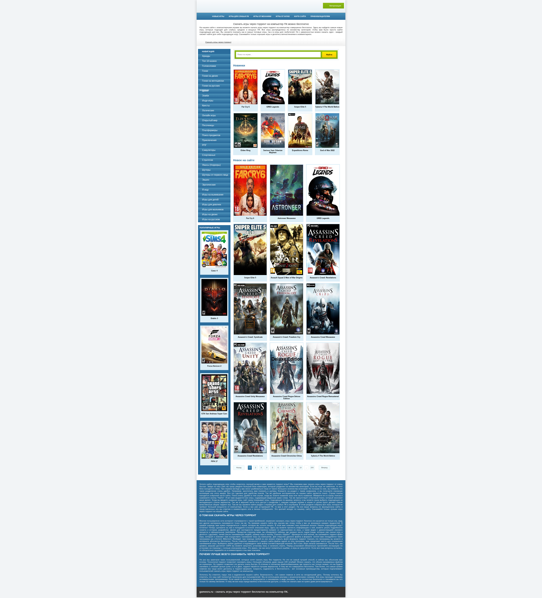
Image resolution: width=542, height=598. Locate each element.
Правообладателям (320, 16)
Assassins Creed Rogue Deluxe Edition (286, 397)
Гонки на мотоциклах (213, 81)
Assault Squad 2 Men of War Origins (286, 278)
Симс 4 (214, 271)
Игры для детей (210, 199)
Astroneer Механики (287, 218)
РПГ (204, 145)
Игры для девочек (211, 204)
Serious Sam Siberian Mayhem (272, 151)
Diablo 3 (214, 318)
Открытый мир (209, 120)
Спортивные (208, 155)
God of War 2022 (327, 150)
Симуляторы (209, 150)
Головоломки (209, 66)
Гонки (205, 71)
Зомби (205, 95)
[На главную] (271, 5)
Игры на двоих (210, 214)
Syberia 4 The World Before (327, 107)
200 (312, 468)
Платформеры (210, 130)
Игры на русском (211, 219)
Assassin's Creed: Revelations (323, 278)
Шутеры (206, 170)
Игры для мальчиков (213, 209)
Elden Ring (245, 150)
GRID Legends (272, 107)
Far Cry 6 (246, 107)
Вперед (324, 468)
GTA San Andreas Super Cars (214, 414)
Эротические (209, 185)
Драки (205, 91)
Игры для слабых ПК (239, 16)
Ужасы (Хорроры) (211, 165)
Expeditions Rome (300, 150)
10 (301, 468)
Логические (208, 110)
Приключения (209, 140)
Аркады (206, 56)
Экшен (205, 180)
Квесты (206, 105)
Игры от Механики (262, 16)
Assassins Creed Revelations (250, 456)
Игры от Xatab (283, 16)
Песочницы (208, 125)
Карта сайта (300, 16)
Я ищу (205, 189)
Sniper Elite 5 (300, 107)
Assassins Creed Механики (323, 337)
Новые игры (218, 16)
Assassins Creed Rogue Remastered (323, 396)
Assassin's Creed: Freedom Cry (286, 337)
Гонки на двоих (210, 76)
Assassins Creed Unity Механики (250, 396)
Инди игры (207, 100)
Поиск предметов (211, 135)
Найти (329, 54)
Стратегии (207, 160)
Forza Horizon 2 (214, 366)
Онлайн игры (209, 115)
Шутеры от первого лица (215, 175)
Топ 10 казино (209, 61)
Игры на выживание (212, 194)
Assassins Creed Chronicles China (286, 456)
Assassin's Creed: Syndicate (250, 337)
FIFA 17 (214, 461)
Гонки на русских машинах (209, 86)
